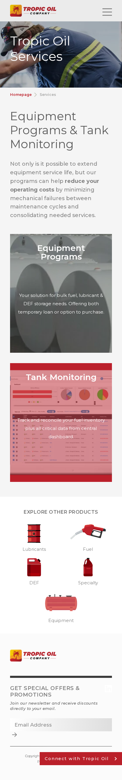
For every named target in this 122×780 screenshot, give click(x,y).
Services (48, 94)
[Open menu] (107, 11)
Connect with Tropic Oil (77, 758)
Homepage (21, 94)
